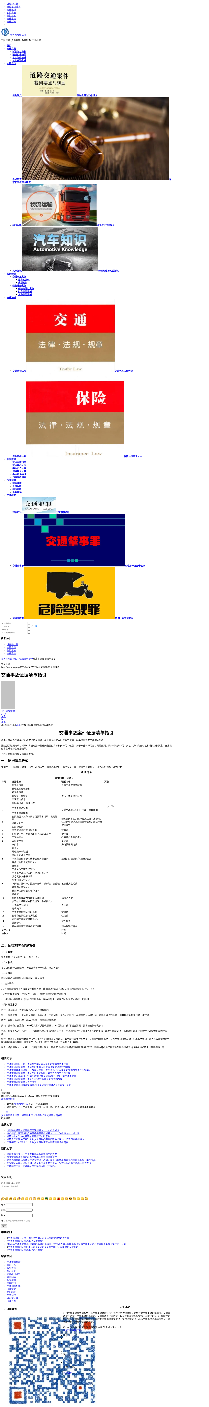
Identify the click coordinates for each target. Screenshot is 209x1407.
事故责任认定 (19, 468)
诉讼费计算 (12, 3)
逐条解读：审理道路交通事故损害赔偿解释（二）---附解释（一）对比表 (43, 1133)
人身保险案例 (25, 294)
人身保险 (17, 486)
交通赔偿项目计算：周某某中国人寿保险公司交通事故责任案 (37, 1064)
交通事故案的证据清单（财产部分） (26, 1250)
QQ (3, 1220)
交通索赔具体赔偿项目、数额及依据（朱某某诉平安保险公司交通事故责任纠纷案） (49, 1070)
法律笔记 (11, 9)
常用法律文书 (12, 658)
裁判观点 (11, 1268)
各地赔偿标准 (19, 474)
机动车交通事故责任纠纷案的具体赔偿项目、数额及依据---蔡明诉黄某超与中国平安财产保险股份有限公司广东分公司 (67, 1244)
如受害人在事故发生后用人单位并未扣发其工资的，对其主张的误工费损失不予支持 (49, 1163)
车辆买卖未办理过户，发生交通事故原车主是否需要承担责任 (37, 1142)
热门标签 (11, 15)
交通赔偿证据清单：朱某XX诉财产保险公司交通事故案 (35, 1079)
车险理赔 (17, 483)
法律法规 (11, 1289)
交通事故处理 (19, 465)
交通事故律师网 (18, 35)
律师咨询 (67, 1372)
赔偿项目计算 (13, 6)
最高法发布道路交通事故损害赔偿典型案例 (28, 1136)
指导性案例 (24, 279)
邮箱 (3, 1210)
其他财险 (17, 489)
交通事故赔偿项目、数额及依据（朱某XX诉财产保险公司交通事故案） (42, 1076)
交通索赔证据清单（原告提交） (23, 1082)
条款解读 (17, 492)
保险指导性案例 (26, 288)
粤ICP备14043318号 (73, 1330)
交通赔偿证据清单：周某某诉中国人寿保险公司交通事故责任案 (39, 1067)
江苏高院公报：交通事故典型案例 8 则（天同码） (32, 1166)
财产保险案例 (25, 291)
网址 (3, 1215)
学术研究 (11, 1271)
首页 (3, 658)
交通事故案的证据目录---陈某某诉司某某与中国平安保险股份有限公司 (43, 1247)
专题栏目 (11, 647)
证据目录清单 (26, 658)
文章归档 (11, 1295)
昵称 (3, 1204)
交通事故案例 (19, 276)
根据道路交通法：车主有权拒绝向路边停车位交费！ (33, 1154)
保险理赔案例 (19, 285)
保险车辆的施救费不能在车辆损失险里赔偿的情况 (32, 1157)
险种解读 (11, 1277)
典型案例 (22, 282)
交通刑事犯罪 (13, 1286)
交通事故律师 (21, 1104)
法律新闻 (11, 21)
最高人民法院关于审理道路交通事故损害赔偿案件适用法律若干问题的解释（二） (48, 1139)
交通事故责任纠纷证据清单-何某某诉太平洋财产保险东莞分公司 (39, 1085)
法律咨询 (11, 18)
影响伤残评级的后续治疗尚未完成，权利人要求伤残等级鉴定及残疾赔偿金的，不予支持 (51, 1160)
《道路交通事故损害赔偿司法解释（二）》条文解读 (33, 1130)
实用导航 (11, 12)
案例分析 (11, 1265)
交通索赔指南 (19, 462)
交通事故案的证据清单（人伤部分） (26, 1241)
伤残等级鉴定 (19, 477)
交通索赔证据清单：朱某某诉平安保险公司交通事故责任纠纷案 (39, 1073)
